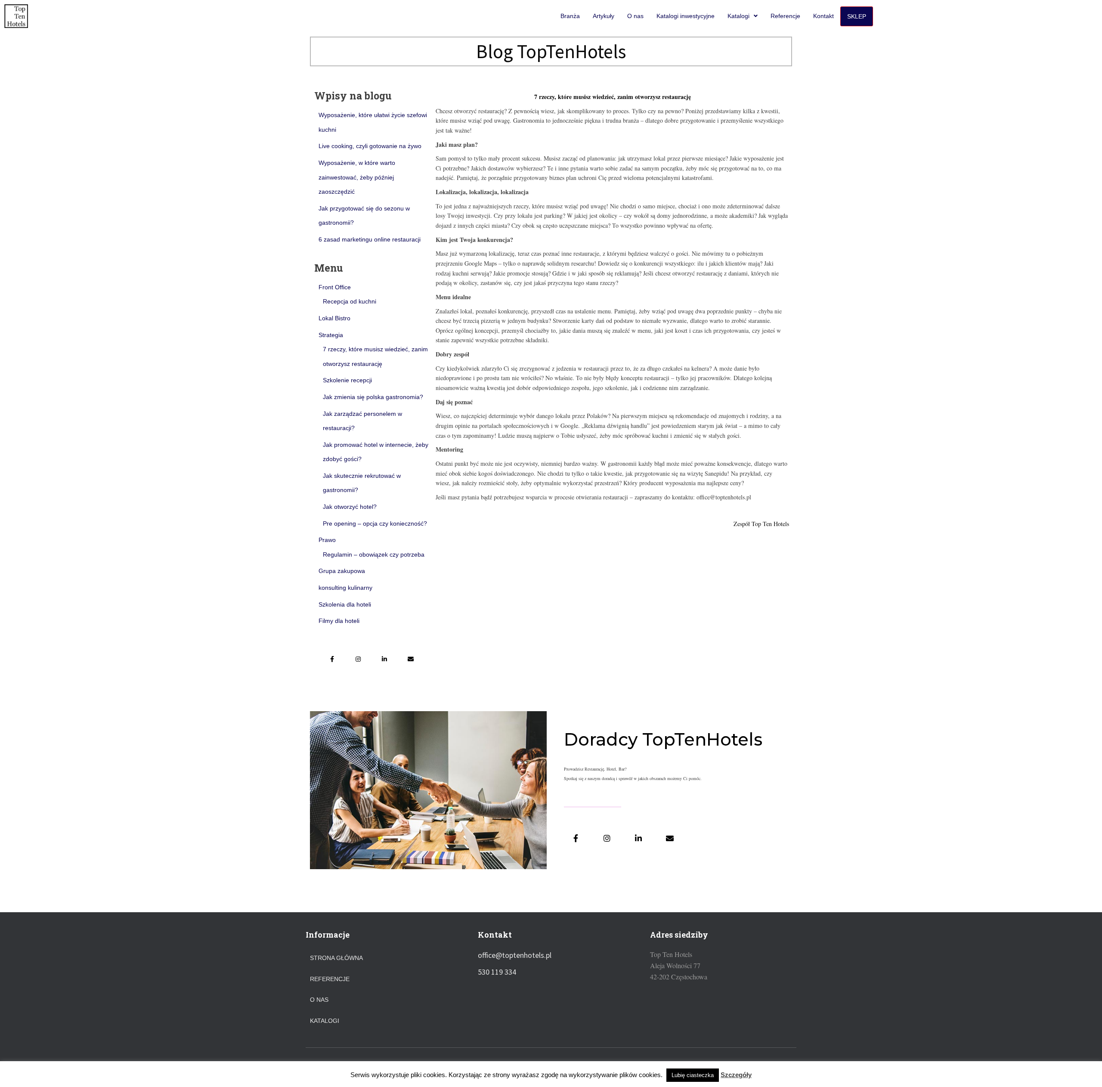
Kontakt (823, 15)
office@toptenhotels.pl (514, 955)
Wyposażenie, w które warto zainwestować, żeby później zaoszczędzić (357, 177)
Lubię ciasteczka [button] (693, 1075)
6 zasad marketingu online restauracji (370, 239)
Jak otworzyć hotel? (350, 506)
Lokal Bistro (334, 318)
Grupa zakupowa (342, 570)
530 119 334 (497, 972)
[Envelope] (411, 659)
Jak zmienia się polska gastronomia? (373, 396)
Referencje (785, 15)
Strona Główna (336, 957)
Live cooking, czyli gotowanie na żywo (370, 145)
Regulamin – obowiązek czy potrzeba (373, 554)
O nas (635, 15)
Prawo (327, 539)
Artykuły (603, 15)
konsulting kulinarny (345, 587)
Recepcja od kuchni (349, 301)
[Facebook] (332, 659)
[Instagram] (358, 659)
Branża (570, 15)
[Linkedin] (384, 659)
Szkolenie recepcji (347, 380)
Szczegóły (736, 1074)
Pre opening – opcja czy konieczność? (375, 523)
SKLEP (856, 16)
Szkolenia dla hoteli (345, 604)
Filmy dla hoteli (339, 620)
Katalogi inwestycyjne (685, 15)
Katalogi (738, 15)
